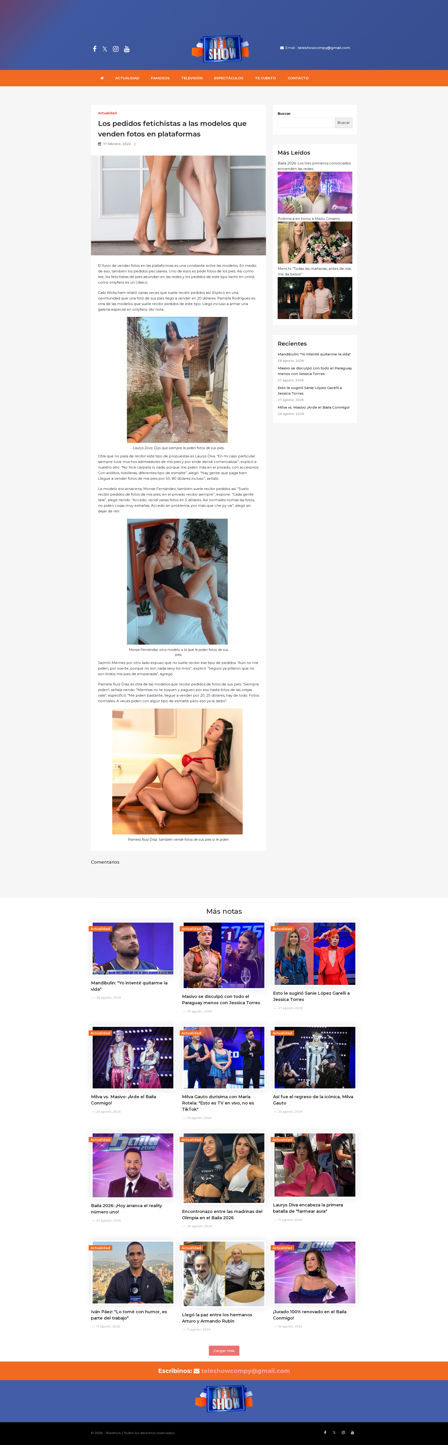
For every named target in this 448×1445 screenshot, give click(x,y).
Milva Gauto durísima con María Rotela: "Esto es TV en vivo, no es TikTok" (218, 1103)
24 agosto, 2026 (108, 1220)
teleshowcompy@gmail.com (324, 47)
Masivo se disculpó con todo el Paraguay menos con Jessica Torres (315, 371)
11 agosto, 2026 (198, 1329)
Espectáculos (228, 78)
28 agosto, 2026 (108, 997)
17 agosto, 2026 (290, 1220)
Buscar (284, 113)
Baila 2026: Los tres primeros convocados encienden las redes (314, 166)
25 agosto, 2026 (199, 1118)
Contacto (298, 78)
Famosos (160, 78)
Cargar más (224, 1350)
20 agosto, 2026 (199, 1226)
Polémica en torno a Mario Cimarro (309, 218)
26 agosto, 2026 (108, 1111)
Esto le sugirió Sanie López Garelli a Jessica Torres (310, 391)
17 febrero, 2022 (117, 144)
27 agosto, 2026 (199, 1011)
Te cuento (265, 78)
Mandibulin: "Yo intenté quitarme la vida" (314, 354)
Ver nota (156, 309)
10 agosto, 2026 (290, 1326)
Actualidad (127, 78)
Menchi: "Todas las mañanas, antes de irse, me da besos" (315, 271)
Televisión (192, 78)
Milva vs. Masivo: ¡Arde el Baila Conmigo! (314, 407)
